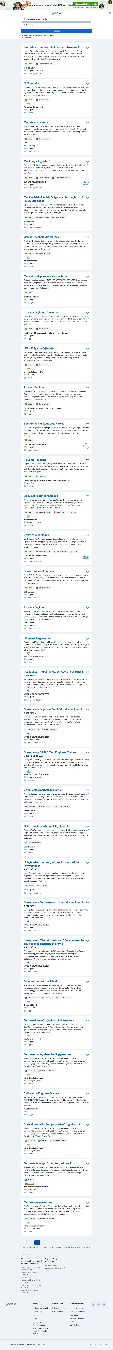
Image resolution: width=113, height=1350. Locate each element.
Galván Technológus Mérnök (41, 237)
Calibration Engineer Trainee (41, 1093)
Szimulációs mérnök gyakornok (43, 790)
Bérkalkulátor (75, 1325)
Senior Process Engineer (39, 571)
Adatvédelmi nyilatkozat (36, 1344)
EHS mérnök (31, 83)
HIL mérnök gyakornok (37, 638)
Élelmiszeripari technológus (41, 495)
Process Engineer (35, 387)
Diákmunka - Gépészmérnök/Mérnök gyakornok (53, 709)
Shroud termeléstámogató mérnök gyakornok (52, 1124)
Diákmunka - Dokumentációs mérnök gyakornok (53, 672)
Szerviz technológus (36, 535)
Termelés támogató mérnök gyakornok (48, 1163)
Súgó (35, 1319)
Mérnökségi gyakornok (38, 1202)
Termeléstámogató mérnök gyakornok (47, 1054)
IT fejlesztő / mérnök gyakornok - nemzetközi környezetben (51, 864)
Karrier (35, 1315)
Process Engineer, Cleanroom (42, 312)
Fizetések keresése (77, 1312)
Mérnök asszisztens (36, 122)
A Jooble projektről (40, 1308)
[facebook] (93, 1304)
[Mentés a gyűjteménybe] (87, 47)
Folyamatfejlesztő (35, 459)
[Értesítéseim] (109, 13)
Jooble (104, 1345)
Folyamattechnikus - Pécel (40, 981)
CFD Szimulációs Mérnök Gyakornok (46, 826)
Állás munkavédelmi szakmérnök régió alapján (40, 1331)
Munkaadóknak (57, 1312)
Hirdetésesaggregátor (60, 1308)
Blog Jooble (74, 1315)
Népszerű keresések (29, 1254)
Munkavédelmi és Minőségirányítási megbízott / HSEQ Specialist (53, 199)
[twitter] (98, 1304)
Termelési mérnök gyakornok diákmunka (49, 1020)
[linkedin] (104, 1304)
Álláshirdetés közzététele (86, 4)
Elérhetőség (37, 1312)
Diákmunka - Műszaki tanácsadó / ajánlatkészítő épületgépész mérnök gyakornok (54, 942)
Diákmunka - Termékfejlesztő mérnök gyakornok (54, 902)
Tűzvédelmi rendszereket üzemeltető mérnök (52, 47)
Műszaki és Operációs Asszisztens (45, 276)
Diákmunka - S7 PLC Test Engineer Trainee (50, 752)
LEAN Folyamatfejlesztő (39, 348)
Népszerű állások (50, 1265)
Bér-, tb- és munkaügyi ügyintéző (44, 423)
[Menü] (3, 13)
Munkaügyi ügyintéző (37, 161)
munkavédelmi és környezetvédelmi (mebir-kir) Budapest (30, 1280)
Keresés (56, 31)
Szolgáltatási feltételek (15, 1344)
